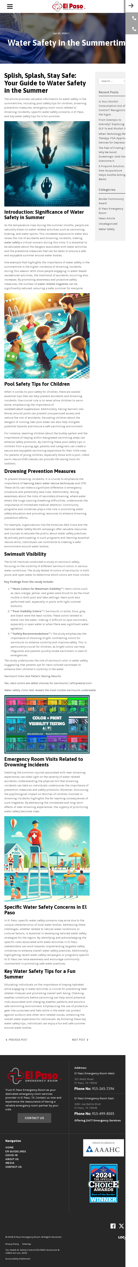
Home (9, 1147)
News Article (107, 218)
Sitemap (26, 1244)
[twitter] (121, 1226)
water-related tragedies (53, 284)
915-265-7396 (103, 1089)
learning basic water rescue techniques (48, 483)
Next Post (78, 1039)
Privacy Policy (12, 1244)
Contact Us (34, 1118)
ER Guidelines (15, 1151)
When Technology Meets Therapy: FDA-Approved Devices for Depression (114, 138)
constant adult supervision (22, 409)
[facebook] (113, 1226)
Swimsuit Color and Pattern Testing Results (32, 676)
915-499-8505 (103, 1114)
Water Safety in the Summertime (69, 42)
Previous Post (18, 1039)
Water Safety (77, 33)
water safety (12, 242)
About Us (12, 1159)
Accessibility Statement (17, 1258)
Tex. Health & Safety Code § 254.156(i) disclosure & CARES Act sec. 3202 (32, 1251)
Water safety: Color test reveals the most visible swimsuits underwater (50, 690)
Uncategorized (108, 223)
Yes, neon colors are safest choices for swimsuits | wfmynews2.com (48, 683)
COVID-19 (11, 1155)
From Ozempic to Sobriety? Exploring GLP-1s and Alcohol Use (113, 124)
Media (9, 1163)
